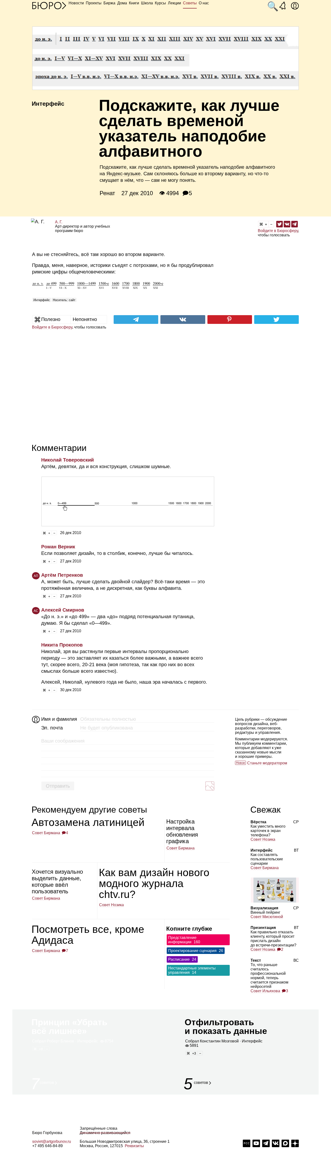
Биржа (109, 3)
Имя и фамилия (58, 719)
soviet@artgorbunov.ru (51, 1141)
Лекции (174, 3)
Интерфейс (41, 300)
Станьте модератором (267, 763)
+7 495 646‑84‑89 (47, 1146)
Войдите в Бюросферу (278, 231)
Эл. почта (52, 727)
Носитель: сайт (64, 300)
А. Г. (58, 222)
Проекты (94, 3)
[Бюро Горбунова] (49, 5)
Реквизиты (134, 1146)
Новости (76, 3)
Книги (134, 3)
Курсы (160, 3)
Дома (122, 3)
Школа (147, 3)
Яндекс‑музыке (123, 173)
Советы (190, 3)
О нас (204, 3)
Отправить (58, 786)
